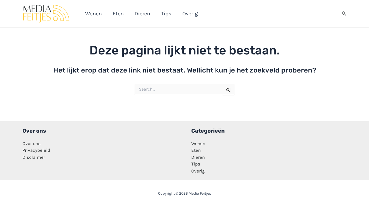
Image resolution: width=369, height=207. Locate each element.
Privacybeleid (36, 150)
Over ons (31, 143)
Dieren (198, 157)
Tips (195, 164)
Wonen (198, 143)
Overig (198, 171)
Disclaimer (33, 157)
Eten (196, 150)
